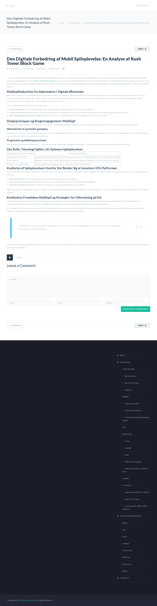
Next (141, 49)
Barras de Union (130, 376)
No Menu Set (142, 5)
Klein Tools (126, 557)
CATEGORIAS (125, 362)
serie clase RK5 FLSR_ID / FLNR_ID (137, 492)
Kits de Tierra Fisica (132, 383)
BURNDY (125, 397)
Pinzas (127, 441)
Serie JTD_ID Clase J (132, 499)
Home (62, 23)
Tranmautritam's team (27, 600)
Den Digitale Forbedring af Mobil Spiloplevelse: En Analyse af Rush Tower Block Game (74, 61)
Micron (124, 571)
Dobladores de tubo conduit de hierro (134, 470)
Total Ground (127, 550)
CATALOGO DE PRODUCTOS (130, 516)
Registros (128, 390)
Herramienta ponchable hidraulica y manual (136, 418)
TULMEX (125, 479)
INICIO (122, 355)
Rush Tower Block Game (44, 81)
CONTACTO (124, 578)
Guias (127, 455)
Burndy (125, 523)
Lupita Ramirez (14, 69)
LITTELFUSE (126, 485)
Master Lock (126, 564)
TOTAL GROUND (128, 369)
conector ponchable (132, 404)
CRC (124, 427)
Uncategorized (74, 23)
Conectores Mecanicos (133, 410)
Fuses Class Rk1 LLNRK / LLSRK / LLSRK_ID (135, 507)
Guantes (128, 448)
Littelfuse (125, 544)
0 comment (41, 69)
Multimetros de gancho (133, 462)
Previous (16, 49)
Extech (124, 537)
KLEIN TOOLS (127, 434)
